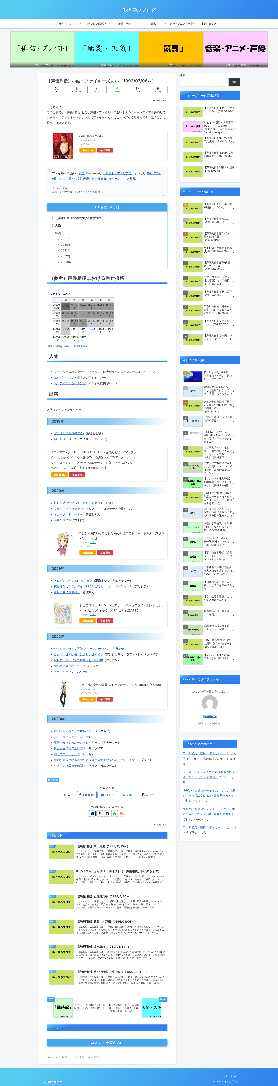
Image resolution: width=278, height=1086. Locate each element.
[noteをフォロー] (107, 813)
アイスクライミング (73, 383)
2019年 (65, 239)
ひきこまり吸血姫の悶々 (70, 765)
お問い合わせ (230, 1076)
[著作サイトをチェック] (92, 813)
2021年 (65, 250)
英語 (82, 173)
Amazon (87, 150)
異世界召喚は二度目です (70, 748)
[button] (137, 89)
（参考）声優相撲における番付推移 (78, 218)
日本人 (81, 377)
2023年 (66, 262)
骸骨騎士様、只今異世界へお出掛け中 (78, 660)
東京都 (96, 178)
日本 (71, 178)
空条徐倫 (118, 648)
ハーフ (104, 377)
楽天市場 (105, 150)
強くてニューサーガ (67, 754)
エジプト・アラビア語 (117, 173)
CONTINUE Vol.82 (91, 135)
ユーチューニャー (65, 736)
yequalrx (210, 716)
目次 (103, 207)
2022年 (66, 256)
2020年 (66, 244)
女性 (80, 178)
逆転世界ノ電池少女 (67, 592)
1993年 (151, 173)
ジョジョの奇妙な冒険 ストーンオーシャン (82, 648)
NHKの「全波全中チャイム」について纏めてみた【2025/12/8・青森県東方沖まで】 (209, 796)
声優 (86, 178)
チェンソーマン (64, 671)
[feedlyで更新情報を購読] (114, 813)
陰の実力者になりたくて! (70, 666)
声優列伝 (54, 780)
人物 (58, 225)
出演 (58, 233)
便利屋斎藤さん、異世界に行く (74, 731)
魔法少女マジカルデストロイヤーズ (77, 742)
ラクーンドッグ (119, 178)
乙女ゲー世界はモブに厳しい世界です (78, 654)
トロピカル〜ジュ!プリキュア (73, 580)
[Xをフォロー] (100, 813)
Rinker (93, 140)
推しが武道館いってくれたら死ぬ (75, 503)
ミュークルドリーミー (68, 514)
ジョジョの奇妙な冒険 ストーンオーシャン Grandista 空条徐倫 (120, 684)
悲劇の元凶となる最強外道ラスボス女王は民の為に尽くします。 (96, 760)
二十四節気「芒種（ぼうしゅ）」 (204, 753)
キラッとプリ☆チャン (68, 508)
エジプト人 (61, 377)
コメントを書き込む (107, 1043)
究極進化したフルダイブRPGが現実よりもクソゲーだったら (93, 586)
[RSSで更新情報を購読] (122, 813)
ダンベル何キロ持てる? (69, 433)
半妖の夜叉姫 (62, 520)
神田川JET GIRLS (65, 439)
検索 (182, 75)
